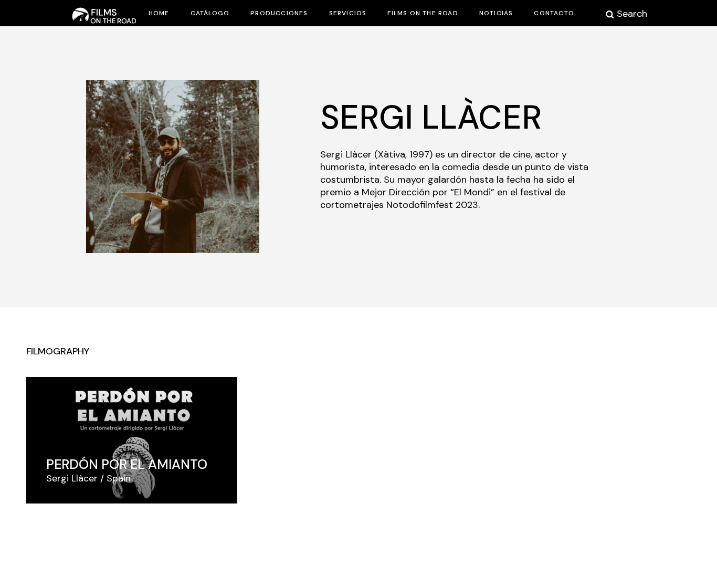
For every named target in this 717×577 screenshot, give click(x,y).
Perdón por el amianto (126, 464)
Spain (119, 478)
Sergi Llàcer (72, 478)
